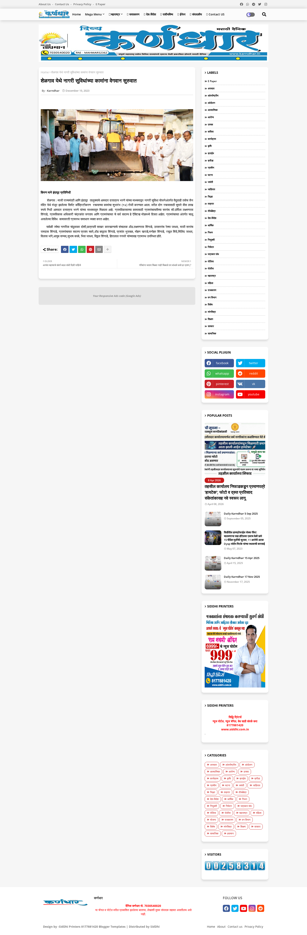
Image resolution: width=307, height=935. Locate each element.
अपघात (211, 88)
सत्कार (211, 326)
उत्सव (210, 124)
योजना (213, 819)
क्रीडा (210, 160)
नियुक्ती (211, 239)
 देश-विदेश (150, 14)
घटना (210, 175)
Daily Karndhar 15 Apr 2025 (241, 558)
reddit (253, 373)
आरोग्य (211, 117)
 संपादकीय (196, 14)
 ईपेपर (181, 14)
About (221, 927)
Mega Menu (93, 14)
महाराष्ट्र (212, 276)
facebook (222, 363)
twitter (253, 363)
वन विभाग (212, 297)
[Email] (99, 249)
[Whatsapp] (82, 249)
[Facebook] (65, 249)
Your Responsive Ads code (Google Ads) (117, 296)
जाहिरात (211, 189)
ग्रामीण (211, 167)
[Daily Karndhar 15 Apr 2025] (213, 563)
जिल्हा (210, 196)
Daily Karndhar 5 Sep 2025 (241, 513)
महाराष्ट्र (114, 14)
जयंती (210, 182)
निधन (210, 232)
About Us (45, 4)
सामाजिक (212, 333)
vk (253, 384)
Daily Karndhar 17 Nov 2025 (242, 577)
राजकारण (212, 290)
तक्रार (211, 203)
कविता (211, 131)
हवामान (230, 833)
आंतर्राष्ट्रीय (213, 95)
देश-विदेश (212, 218)
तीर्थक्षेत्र (212, 211)
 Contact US (215, 14)
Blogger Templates (112, 927)
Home (76, 14)
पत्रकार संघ (213, 254)
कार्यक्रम (212, 139)
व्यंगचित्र (212, 312)
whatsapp (222, 373)
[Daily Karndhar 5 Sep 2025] (213, 519)
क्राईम (211, 153)
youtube (253, 394)
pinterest (222, 384)
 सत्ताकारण (133, 14)
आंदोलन (211, 103)
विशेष (210, 304)
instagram (222, 394)
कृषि (210, 146)
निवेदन (211, 247)
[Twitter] (73, 249)
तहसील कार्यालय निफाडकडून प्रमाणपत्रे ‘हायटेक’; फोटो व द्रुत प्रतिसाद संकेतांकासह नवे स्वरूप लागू (235, 492)
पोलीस (211, 268)
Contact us (62, 4)
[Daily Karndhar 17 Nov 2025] (213, 582)
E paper (100, 4)
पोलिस (211, 261)
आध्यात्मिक (213, 110)
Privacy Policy (82, 4)
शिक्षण (210, 319)
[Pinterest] (90, 249)
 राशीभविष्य (166, 14)
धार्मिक (211, 225)
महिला (210, 283)
